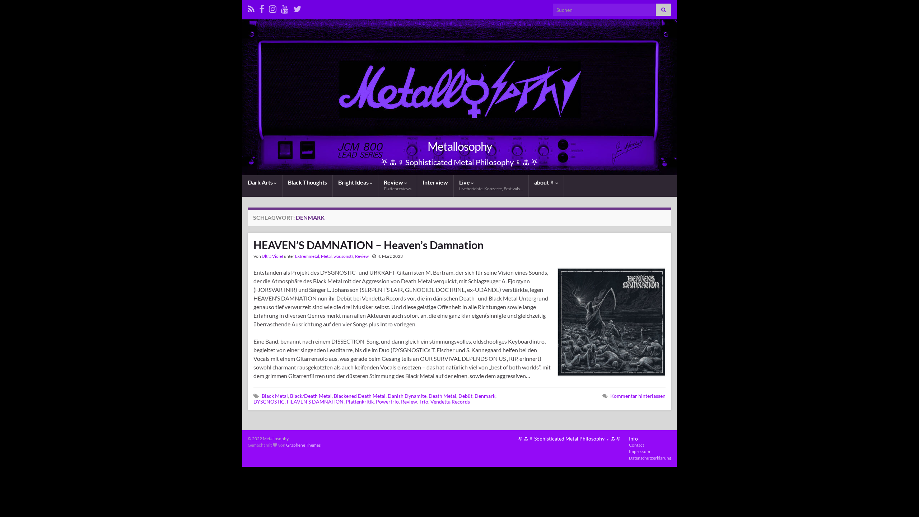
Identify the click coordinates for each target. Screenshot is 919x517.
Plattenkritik (360, 402)
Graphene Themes (303, 445)
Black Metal (275, 396)
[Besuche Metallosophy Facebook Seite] (261, 8)
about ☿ (544, 182)
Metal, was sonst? (337, 256)
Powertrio (387, 402)
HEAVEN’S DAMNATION (315, 402)
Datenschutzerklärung (650, 458)
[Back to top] (903, 501)
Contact (636, 445)
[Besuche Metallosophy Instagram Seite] (272, 8)
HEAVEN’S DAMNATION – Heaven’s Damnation (368, 244)
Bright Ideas (354, 182)
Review (397, 185)
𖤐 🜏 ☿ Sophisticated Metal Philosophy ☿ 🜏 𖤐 (569, 439)
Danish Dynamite (407, 396)
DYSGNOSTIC (269, 402)
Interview (435, 182)
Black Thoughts (307, 182)
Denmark (485, 396)
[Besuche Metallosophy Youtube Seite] (285, 8)
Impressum (639, 451)
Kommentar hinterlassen (638, 396)
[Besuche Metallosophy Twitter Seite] (297, 8)
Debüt (465, 396)
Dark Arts (261, 182)
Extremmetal (307, 256)
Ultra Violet (272, 256)
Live (491, 185)
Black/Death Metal (311, 396)
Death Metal (442, 396)
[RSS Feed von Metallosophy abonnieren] (251, 8)
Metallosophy (460, 146)
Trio (423, 402)
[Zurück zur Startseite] (459, 97)
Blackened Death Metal (360, 396)
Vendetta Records (450, 402)
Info (633, 439)
